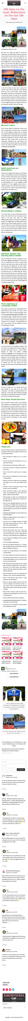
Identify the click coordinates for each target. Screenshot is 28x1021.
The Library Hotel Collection (9, 513)
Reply (4, 789)
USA (21, 22)
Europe (10, 22)
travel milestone (14, 673)
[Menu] (2, 3)
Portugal (12, 22)
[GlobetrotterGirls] (14, 3)
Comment (21, 769)
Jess (6, 667)
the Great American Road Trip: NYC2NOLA (14, 314)
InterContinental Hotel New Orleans (11, 600)
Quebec (16, 260)
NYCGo (4, 517)
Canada (7, 22)
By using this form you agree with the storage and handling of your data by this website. (13, 749)
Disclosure (5, 984)
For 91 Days (16, 563)
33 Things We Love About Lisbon (8, 146)
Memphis (10, 353)
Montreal (10, 260)
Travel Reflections (18, 22)
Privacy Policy (6, 982)
